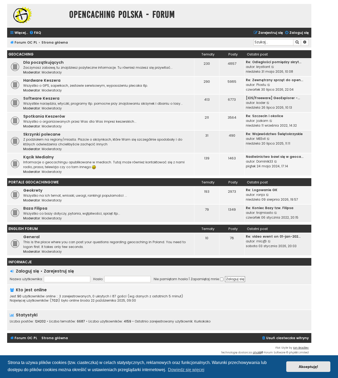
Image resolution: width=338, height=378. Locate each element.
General (31, 236)
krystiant (263, 66)
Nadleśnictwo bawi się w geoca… (274, 156)
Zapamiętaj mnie (205, 279)
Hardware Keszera (41, 80)
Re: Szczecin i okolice (264, 116)
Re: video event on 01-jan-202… (273, 236)
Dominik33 (264, 161)
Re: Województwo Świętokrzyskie (274, 134)
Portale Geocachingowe (33, 182)
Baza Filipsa (35, 208)
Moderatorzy (52, 72)
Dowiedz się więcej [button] (186, 369)
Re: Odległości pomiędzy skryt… (273, 62)
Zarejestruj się (59, 271)
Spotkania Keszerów (44, 116)
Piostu (261, 84)
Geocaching (21, 54)
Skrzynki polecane (41, 134)
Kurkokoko (202, 321)
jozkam (262, 120)
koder (260, 102)
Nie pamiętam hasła (171, 279)
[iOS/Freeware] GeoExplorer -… (273, 98)
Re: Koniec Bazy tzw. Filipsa (269, 208)
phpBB (257, 352)
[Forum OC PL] (36, 15)
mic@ (261, 241)
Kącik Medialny (38, 157)
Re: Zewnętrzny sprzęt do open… (274, 80)
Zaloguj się (27, 271)
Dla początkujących (43, 62)
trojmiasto (264, 212)
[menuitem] (35, 32)
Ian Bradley (301, 348)
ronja (260, 194)
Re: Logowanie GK (261, 190)
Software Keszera (41, 98)
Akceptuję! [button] (308, 367)
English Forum (23, 228)
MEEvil (261, 138)
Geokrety (33, 190)
